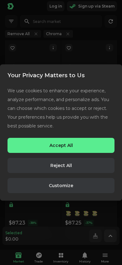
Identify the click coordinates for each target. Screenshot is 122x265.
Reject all (61, 165)
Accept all (61, 145)
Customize (61, 185)
